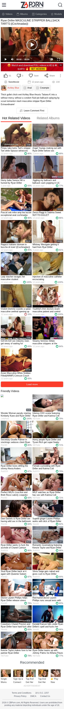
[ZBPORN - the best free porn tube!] (32, 5)
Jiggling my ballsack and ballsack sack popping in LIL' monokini (46, 181)
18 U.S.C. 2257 (42, 693)
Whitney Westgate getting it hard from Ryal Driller (45, 245)
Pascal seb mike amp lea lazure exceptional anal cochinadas (16, 213)
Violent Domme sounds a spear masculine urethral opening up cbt (16, 310)
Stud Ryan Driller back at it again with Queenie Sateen (13, 572)
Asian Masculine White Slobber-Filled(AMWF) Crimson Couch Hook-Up (16, 374)
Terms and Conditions (21, 693)
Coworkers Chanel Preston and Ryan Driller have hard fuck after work (16, 625)
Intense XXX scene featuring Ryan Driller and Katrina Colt (46, 414)
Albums (24, 14)
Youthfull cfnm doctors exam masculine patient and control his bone (46, 310)
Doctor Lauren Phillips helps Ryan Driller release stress (14, 599)
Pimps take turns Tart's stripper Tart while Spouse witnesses (16, 149)
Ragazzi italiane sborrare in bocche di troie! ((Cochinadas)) (15, 245)
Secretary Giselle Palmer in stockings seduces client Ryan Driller (15, 441)
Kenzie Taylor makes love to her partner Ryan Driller (16, 651)
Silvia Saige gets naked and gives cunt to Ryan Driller (45, 572)
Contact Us (45, 696)
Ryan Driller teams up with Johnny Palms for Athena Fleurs (47, 651)
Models (58, 14)
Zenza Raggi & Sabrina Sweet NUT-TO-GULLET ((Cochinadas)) (46, 213)
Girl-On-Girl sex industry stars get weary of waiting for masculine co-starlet (15, 342)
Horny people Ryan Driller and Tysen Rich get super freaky (46, 440)
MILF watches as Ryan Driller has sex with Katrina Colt (46, 493)
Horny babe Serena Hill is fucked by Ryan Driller (13, 181)
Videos (8, 14)
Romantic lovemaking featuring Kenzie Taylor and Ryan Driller (47, 546)
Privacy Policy (20, 696)
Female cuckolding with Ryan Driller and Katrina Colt (46, 467)
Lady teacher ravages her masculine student (13, 278)
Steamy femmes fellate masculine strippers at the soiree (44, 342)
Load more (32, 384)
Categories (41, 14)
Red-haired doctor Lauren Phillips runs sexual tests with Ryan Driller (46, 599)
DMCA (33, 696)
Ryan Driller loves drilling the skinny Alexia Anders (14, 467)
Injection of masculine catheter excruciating (47, 278)
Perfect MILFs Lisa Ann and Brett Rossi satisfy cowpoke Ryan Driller (14, 493)
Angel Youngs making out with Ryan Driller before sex (46, 149)
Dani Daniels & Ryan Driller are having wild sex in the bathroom (16, 519)
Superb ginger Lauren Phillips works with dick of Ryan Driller (46, 519)
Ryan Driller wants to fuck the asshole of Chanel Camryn (15, 546)
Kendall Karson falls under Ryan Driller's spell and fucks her (47, 625)
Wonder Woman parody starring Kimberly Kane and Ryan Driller (16, 414)
